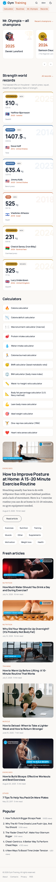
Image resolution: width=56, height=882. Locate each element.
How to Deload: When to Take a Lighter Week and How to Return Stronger (25, 727)
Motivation (10, 542)
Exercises (8, 468)
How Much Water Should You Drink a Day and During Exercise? (26, 588)
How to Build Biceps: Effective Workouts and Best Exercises (26, 778)
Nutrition (24, 528)
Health (41, 542)
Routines (20, 9)
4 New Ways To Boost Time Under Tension (26, 850)
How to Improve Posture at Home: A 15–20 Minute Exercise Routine (26, 479)
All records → (47, 76)
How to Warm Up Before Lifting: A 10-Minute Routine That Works (24, 672)
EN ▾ (43, 3)
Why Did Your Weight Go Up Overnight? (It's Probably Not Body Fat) (26, 630)
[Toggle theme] (50, 3)
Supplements (35, 535)
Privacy (24, 876)
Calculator (8, 9)
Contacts (14, 876)
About (5, 876)
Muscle (8, 535)
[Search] (36, 3)
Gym (17, 3)
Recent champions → (44, 21)
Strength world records (15, 77)
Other (20, 535)
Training (37, 528)
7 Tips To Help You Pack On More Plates (25, 797)
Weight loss (26, 542)
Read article (12, 518)
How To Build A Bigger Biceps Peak (23, 818)
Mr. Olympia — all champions (16, 22)
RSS (31, 876)
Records (44, 9)
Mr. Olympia (32, 9)
